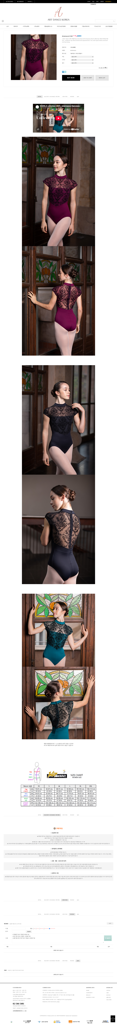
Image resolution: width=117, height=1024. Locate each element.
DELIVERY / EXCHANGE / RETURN (52, 96)
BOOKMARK (108, 1)
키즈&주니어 (97, 26)
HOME (87, 990)
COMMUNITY (21, 1)
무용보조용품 (73, 26)
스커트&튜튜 (26, 26)
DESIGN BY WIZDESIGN (71, 1015)
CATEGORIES (10, 1)
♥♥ (38, 928)
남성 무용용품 (108, 26)
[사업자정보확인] (68, 999)
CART (97, 1)
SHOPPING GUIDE (90, 997)
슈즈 (7, 26)
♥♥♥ (41, 928)
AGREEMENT (89, 992)
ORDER (102, 1)
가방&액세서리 (85, 26)
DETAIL (39, 96)
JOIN (93, 1)
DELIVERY (109, 999)
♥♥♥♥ (47, 928)
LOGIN (88, 1)
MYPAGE (30, 1)
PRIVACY (88, 995)
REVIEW (72, 96)
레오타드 (16, 26)
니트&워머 (36, 26)
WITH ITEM (65, 96)
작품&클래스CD (48, 26)
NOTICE (108, 990)
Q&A (78, 96)
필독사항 (108, 997)
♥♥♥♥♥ (52, 928)
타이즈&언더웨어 (61, 26)
